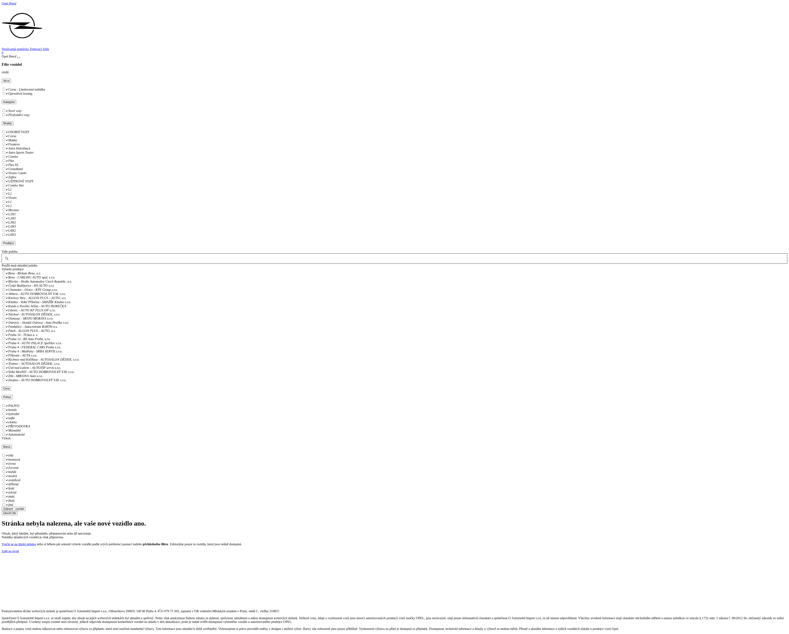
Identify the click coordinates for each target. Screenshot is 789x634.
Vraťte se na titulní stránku (19, 544)
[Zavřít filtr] (18, 57)
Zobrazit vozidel (13, 508)
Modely (7, 123)
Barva (6, 446)
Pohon (7, 397)
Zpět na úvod (10, 551)
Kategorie (9, 102)
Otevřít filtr (9, 513)
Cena (6, 388)
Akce (6, 80)
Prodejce (8, 243)
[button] (19, 265)
